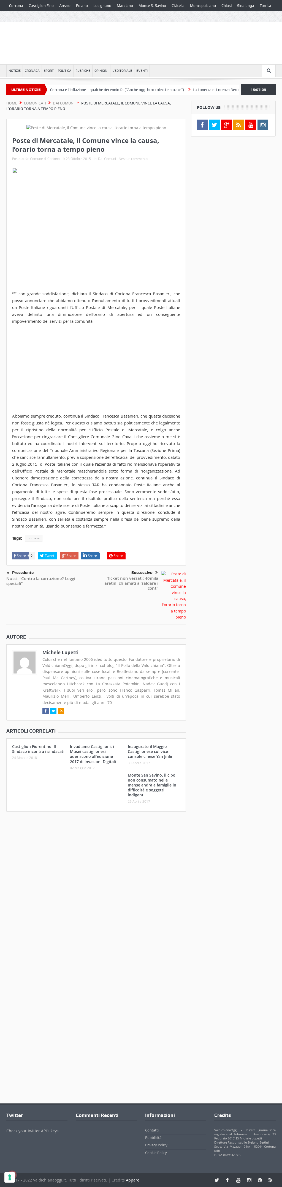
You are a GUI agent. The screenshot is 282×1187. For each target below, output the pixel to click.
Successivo (142, 572)
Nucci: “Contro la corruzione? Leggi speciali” (40, 581)
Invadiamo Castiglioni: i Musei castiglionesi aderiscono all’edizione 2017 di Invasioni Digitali (93, 754)
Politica (64, 71)
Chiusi (226, 5)
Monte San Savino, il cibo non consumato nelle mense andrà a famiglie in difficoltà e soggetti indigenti (152, 785)
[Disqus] (96, 888)
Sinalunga (245, 5)
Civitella (178, 5)
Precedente (23, 572)
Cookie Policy (156, 1152)
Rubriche (82, 71)
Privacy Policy (156, 1144)
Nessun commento (133, 158)
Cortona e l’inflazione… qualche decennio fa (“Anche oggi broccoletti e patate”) (99, 89)
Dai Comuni (107, 158)
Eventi (142, 71)
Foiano (82, 5)
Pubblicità (153, 1137)
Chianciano (18, 16)
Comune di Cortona (45, 158)
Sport (49, 71)
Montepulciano (203, 5)
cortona (33, 538)
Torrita (265, 5)
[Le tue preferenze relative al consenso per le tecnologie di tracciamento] (9, 1177)
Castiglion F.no (41, 5)
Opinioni (101, 71)
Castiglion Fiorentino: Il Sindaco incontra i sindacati (38, 749)
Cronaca (32, 71)
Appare (132, 1180)
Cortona (16, 5)
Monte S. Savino (152, 5)
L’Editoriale (122, 71)
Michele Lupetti (60, 652)
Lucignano (102, 5)
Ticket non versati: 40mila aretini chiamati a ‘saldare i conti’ (131, 583)
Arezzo (64, 5)
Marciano (125, 5)
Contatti (152, 1130)
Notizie (15, 71)
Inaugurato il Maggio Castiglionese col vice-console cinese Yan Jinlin (150, 751)
